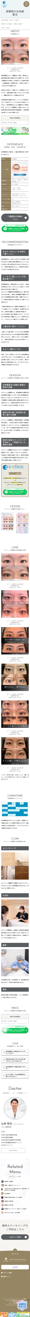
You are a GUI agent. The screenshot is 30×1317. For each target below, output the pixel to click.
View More (13, 1150)
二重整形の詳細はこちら (15, 218)
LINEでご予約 (15, 1237)
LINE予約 (15, 1267)
